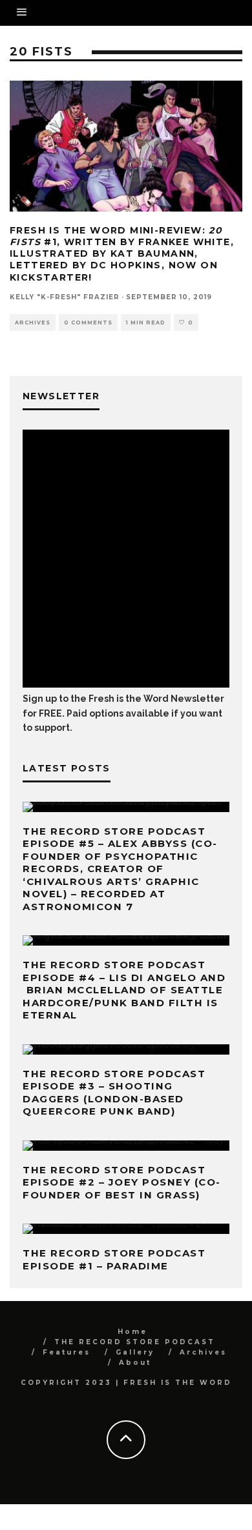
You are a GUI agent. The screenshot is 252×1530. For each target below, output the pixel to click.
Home (132, 1331)
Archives (32, 322)
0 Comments (88, 322)
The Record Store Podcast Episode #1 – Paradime (114, 1259)
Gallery (135, 1352)
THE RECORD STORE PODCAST (134, 1342)
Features (66, 1352)
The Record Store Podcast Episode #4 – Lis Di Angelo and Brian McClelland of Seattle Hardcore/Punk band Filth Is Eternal (124, 990)
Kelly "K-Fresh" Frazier (65, 297)
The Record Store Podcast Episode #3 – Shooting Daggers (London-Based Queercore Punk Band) (114, 1093)
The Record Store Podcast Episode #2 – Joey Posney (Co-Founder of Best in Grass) (122, 1182)
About (135, 1362)
